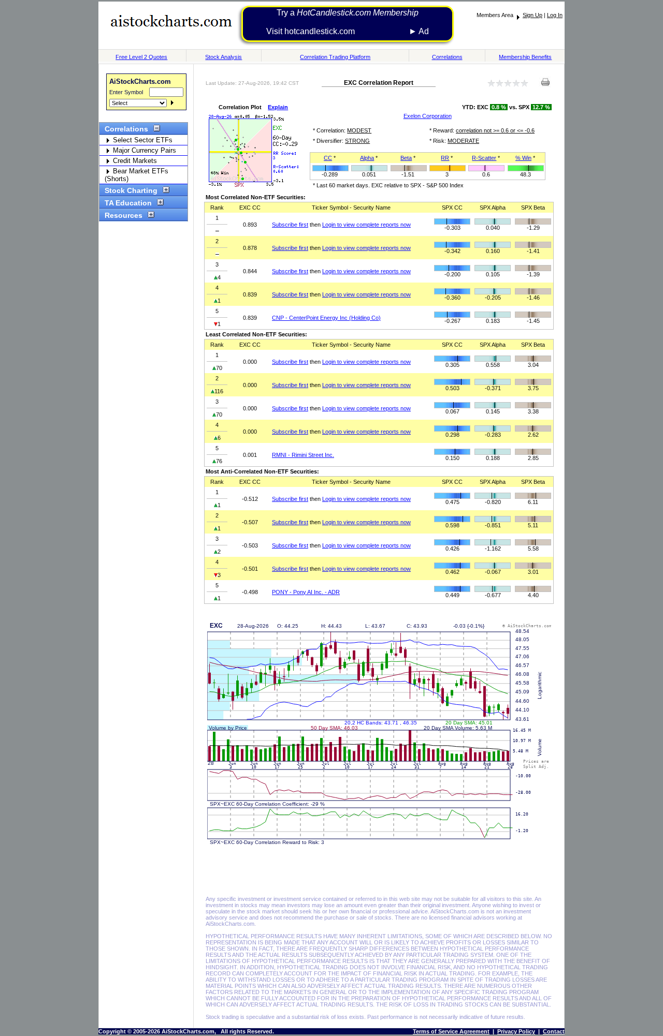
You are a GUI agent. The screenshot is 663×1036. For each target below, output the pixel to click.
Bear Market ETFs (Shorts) (136, 175)
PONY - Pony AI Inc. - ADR (306, 592)
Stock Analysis (223, 57)
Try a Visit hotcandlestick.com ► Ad (347, 22)
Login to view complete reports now (366, 224)
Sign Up (532, 15)
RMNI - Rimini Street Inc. (303, 455)
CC (328, 158)
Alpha (367, 158)
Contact (554, 1031)
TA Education (128, 203)
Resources (123, 215)
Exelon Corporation (427, 116)
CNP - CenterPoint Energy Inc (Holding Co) (326, 318)
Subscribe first (290, 224)
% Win (523, 158)
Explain (278, 107)
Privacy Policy (516, 1031)
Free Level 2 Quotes (141, 57)
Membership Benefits (525, 57)
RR (445, 158)
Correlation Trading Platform (335, 57)
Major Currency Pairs (143, 150)
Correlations (447, 57)
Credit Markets (134, 161)
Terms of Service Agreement (451, 1031)
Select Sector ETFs (141, 140)
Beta (406, 158)
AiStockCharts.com (140, 81)
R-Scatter (484, 158)
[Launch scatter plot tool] (253, 185)
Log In (555, 15)
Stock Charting (131, 190)
